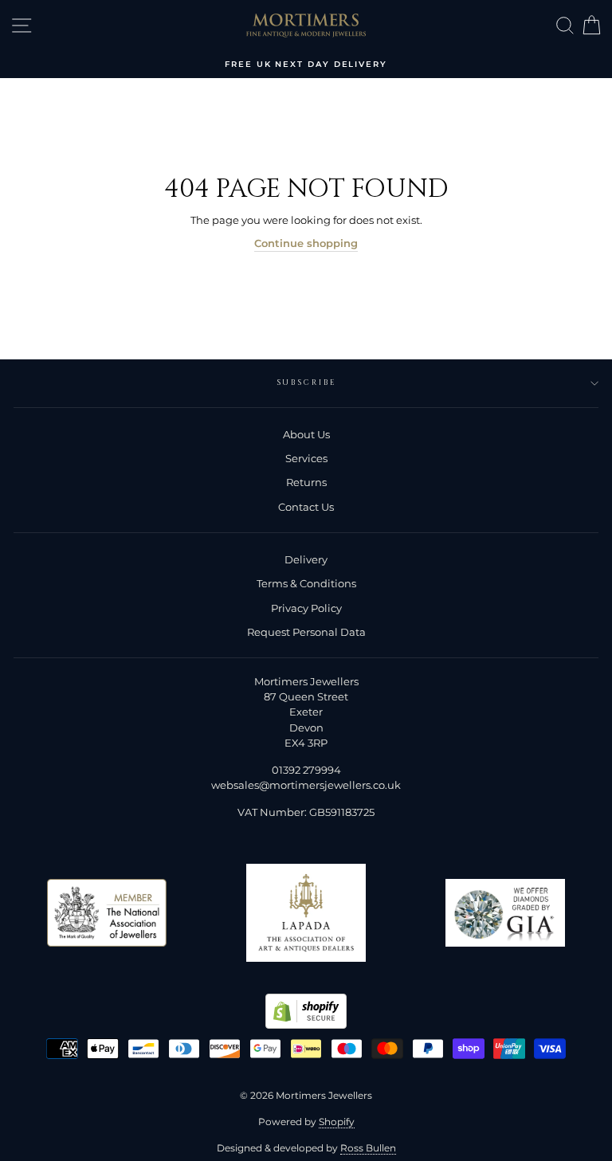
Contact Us (306, 507)
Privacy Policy (306, 608)
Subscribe (306, 383)
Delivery (306, 560)
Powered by (306, 1122)
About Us (306, 435)
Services (306, 459)
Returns (306, 482)
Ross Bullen (368, 1148)
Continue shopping (306, 243)
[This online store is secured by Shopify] (306, 1025)
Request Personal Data (306, 632)
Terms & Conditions (306, 584)
